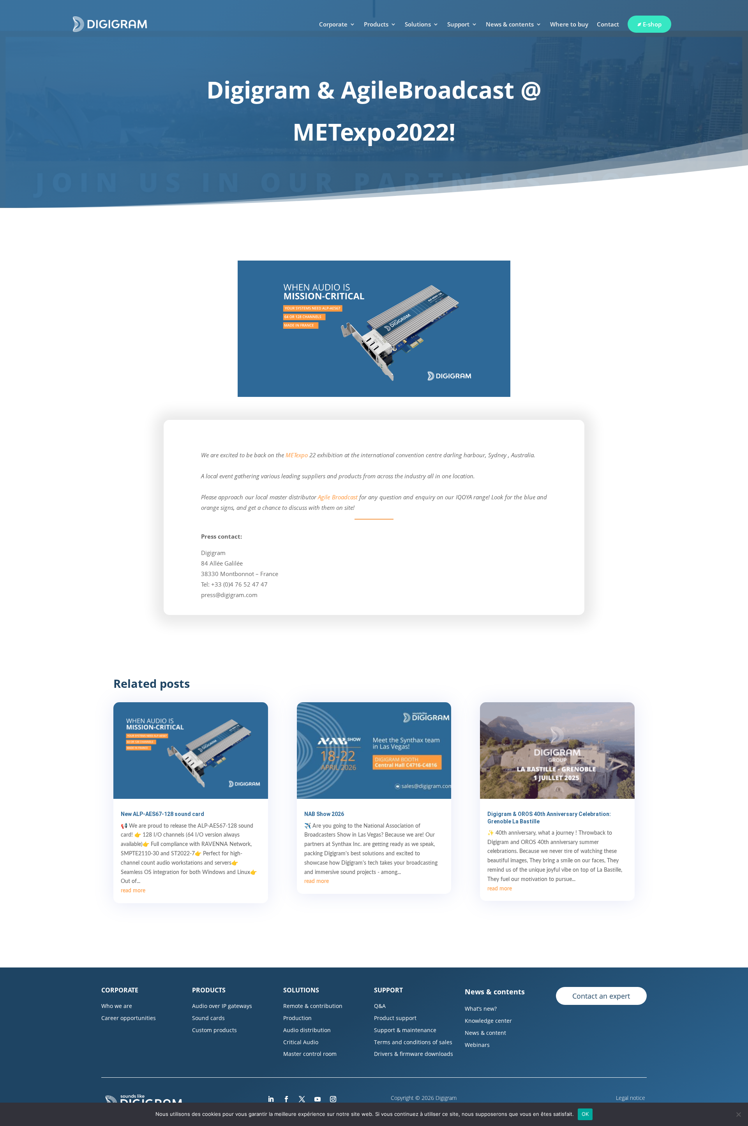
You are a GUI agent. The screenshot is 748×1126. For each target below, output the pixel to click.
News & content (485, 1032)
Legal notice (631, 1097)
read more (133, 890)
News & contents (510, 24)
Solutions (418, 24)
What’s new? (481, 1008)
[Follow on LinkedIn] (271, 1099)
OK (585, 1114)
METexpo (297, 455)
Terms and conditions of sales (413, 1042)
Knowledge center (488, 1020)
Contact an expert (601, 996)
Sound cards (208, 1018)
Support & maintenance (405, 1030)
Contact (608, 24)
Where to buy (569, 24)
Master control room (310, 1053)
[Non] (738, 1114)
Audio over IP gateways (222, 1006)
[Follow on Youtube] (317, 1099)
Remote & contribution (312, 1006)
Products (376, 24)
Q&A (380, 1006)
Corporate (333, 24)
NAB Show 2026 (324, 814)
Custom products (214, 1030)
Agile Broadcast (337, 497)
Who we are (116, 1006)
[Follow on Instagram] (333, 1099)
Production (297, 1018)
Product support (395, 1018)
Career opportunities (128, 1018)
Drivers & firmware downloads (413, 1053)
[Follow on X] (302, 1099)
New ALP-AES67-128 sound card (162, 814)
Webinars (477, 1044)
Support (458, 24)
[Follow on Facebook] (286, 1099)
